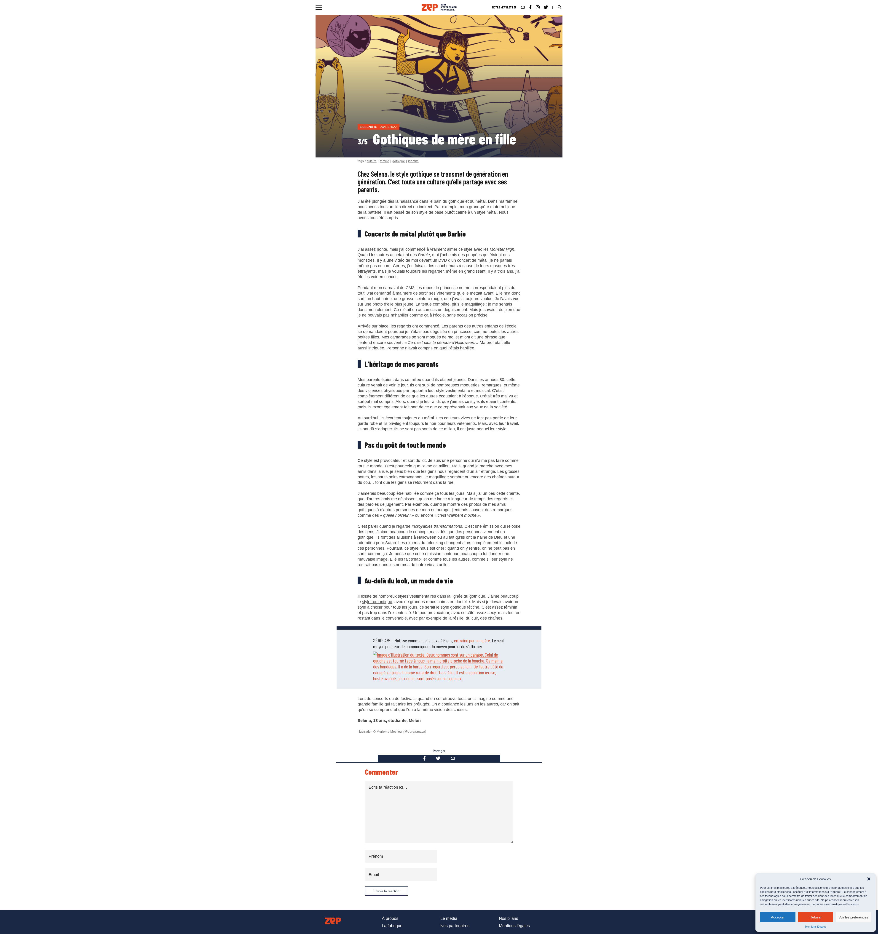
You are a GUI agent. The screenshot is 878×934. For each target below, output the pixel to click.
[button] (869, 879)
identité (413, 161)
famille (384, 161)
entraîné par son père (472, 640)
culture (372, 161)
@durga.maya (414, 731)
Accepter (777, 917)
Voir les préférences (853, 917)
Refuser (816, 917)
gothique (398, 161)
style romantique (377, 601)
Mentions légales (815, 926)
